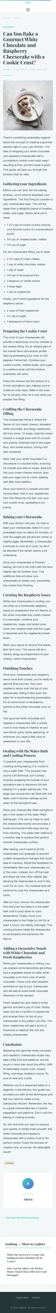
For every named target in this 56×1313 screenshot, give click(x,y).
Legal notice (22, 1297)
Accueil (6, 18)
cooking (17, 18)
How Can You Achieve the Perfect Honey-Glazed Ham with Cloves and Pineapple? (27, 1272)
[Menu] (28, 9)
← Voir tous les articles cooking (21, 1217)
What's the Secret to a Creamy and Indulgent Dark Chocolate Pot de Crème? (25, 1258)
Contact (36, 1297)
